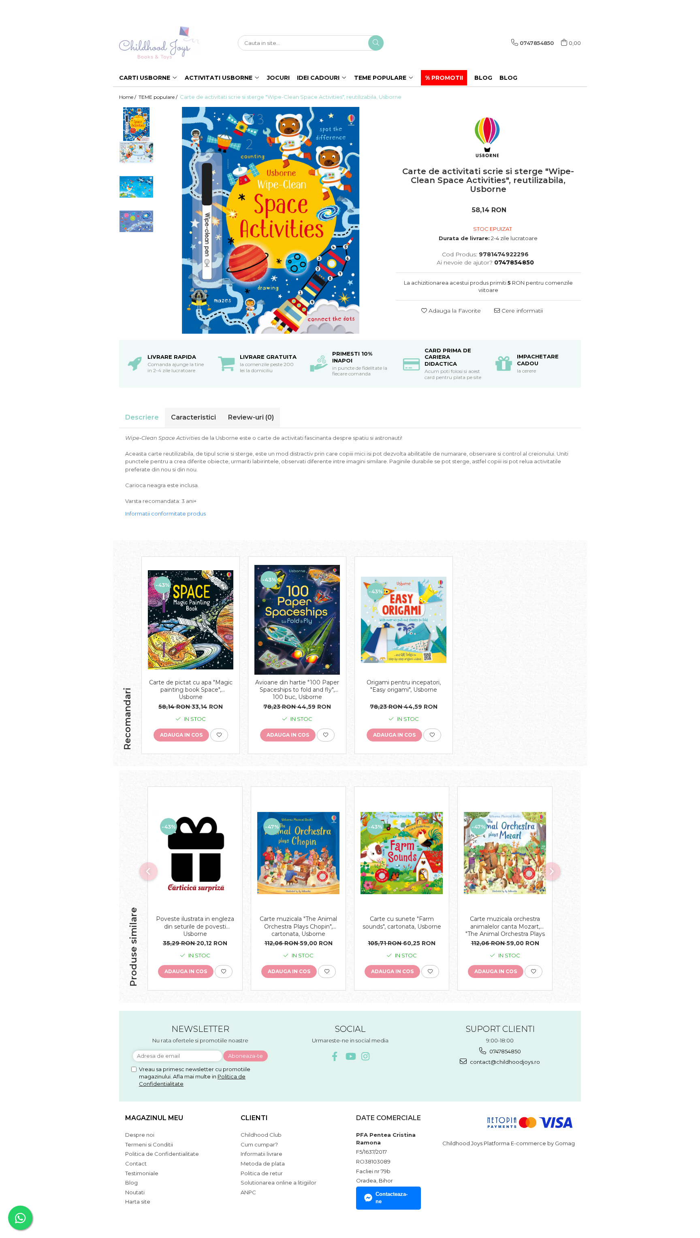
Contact (136, 1163)
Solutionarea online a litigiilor (278, 1182)
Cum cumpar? (259, 1144)
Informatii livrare (261, 1154)
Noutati (135, 1192)
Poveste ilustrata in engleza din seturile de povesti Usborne (195, 926)
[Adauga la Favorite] (219, 735)
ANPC (248, 1192)
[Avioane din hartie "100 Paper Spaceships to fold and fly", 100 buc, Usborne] (297, 620)
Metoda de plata (263, 1163)
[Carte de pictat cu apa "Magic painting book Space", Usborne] (190, 619)
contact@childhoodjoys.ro (504, 1062)
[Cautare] (376, 43)
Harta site (137, 1201)
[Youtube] (350, 1056)
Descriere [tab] (142, 417)
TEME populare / (159, 97)
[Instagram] (366, 1056)
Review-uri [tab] (251, 417)
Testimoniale (141, 1173)
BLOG (483, 77)
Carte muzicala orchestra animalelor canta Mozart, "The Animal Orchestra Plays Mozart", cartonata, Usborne (505, 926)
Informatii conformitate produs (165, 513)
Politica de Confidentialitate (162, 1154)
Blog (508, 77)
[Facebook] (335, 1056)
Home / (128, 97)
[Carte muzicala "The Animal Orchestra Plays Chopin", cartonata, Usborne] (298, 853)
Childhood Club (261, 1134)
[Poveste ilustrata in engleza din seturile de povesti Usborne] (195, 853)
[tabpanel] (271, 220)
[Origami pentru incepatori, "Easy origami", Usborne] (403, 620)
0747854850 (504, 1051)
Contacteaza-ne (392, 1198)
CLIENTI (254, 1118)
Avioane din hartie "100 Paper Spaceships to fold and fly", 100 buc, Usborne (297, 690)
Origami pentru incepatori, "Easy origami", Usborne (404, 686)
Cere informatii (521, 310)
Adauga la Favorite (454, 310)
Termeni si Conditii (149, 1144)
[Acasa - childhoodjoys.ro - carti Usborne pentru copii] (159, 43)
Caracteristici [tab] (193, 417)
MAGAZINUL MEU (154, 1118)
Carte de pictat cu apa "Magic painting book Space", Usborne (191, 690)
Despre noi (139, 1134)
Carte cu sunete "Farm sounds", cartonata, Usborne (402, 922)
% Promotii (444, 77)
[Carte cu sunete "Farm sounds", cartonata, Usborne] (402, 853)
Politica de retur (262, 1173)
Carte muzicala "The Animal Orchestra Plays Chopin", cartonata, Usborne (298, 926)
